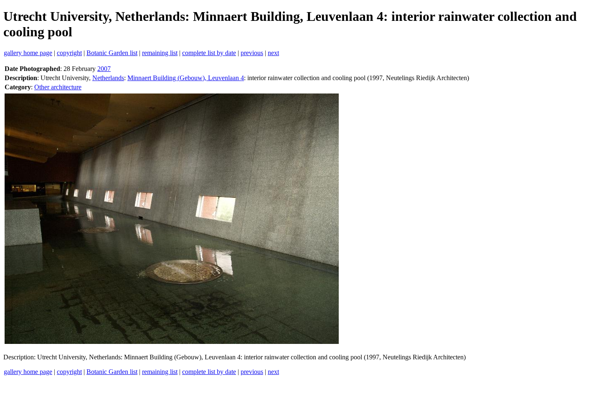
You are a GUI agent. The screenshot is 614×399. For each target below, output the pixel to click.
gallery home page (28, 52)
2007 (104, 68)
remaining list (160, 52)
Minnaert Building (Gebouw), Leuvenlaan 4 (185, 77)
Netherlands (108, 77)
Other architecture (57, 87)
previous (252, 52)
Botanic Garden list (111, 52)
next (273, 52)
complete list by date (209, 52)
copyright (69, 52)
